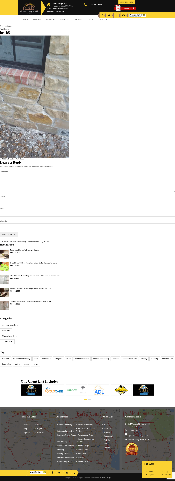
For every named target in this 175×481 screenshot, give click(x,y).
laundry (116, 359)
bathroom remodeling (10, 325)
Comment (4, 171)
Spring (24, 429)
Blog (91, 20)
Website (3, 221)
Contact (103, 20)
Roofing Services (63, 454)
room (26, 364)
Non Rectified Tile (130, 359)
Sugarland (40, 429)
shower (35, 364)
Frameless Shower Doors (66, 435)
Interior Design (83, 446)
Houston (40, 433)
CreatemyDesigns (105, 478)
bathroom (5, 359)
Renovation (6, 364)
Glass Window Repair (86, 435)
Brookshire (26, 425)
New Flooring (62, 442)
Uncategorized (7, 341)
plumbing (154, 359)
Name (2, 196)
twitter (109, 15)
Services (64, 20)
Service (151, 472)
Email (2, 209)
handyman (58, 359)
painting (144, 359)
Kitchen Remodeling (9, 336)
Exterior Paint (83, 450)
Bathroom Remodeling (65, 431)
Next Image (4, 29)
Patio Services (83, 462)
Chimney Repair (63, 462)
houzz (116, 15)
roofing (17, 364)
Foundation (6, 330)
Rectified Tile (167, 359)
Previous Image (6, 26)
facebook (102, 15)
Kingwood (26, 433)
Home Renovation (82, 359)
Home (25, 20)
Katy (38, 425)
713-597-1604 (96, 4)
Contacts (167, 475)
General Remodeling (64, 425)
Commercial (79, 20)
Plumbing (60, 450)
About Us (37, 20)
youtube (123, 15)
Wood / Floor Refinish (65, 446)
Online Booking (126, 2)
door (36, 359)
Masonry (81, 458)
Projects (50, 20)
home (68, 359)
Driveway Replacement (65, 458)
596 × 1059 (19, 159)
